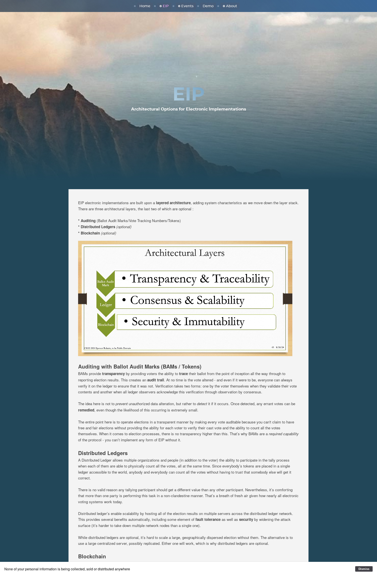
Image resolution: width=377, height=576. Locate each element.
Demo (208, 6)
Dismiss (363, 569)
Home (144, 6)
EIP (166, 6)
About (231, 6)
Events (187, 6)
